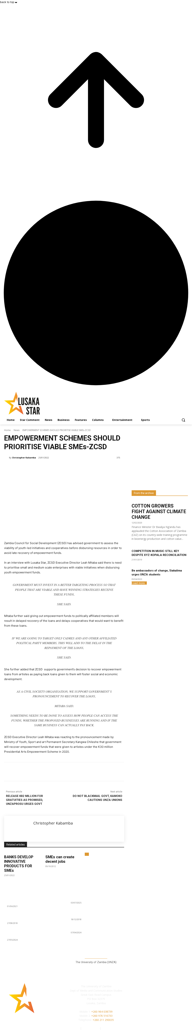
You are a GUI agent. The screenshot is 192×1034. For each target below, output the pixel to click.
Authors (75, 1028)
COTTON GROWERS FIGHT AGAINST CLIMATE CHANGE (159, 511)
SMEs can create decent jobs (59, 859)
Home (7, 430)
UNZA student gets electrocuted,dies (94, 927)
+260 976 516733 (101, 1015)
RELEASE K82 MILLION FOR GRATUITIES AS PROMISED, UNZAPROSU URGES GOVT (24, 800)
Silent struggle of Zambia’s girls (91, 898)
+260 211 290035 (103, 1020)
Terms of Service (112, 1028)
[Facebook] (31, 771)
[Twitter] (168, 1003)
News (17, 430)
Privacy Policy (91, 1028)
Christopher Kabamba (24, 457)
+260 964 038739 (101, 1011)
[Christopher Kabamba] (6, 458)
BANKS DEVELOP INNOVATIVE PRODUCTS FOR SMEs (18, 864)
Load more (138, 583)
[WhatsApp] (57, 771)
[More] (66, 771)
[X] (40, 771)
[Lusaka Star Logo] (26, 403)
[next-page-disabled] (88, 854)
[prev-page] (86, 854)
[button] (183, 419)
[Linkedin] (48, 771)
